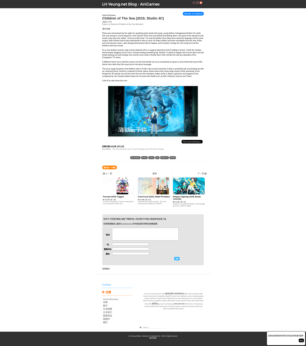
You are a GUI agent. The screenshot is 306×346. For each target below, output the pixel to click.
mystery (147, 298)
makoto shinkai (149, 306)
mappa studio (166, 301)
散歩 (105, 305)
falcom (201, 301)
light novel (187, 294)
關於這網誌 (153, 338)
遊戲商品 (107, 315)
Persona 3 (173, 296)
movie (144, 158)
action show (198, 306)
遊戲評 (106, 319)
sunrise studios (181, 301)
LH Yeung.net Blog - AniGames (131, 4)
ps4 (179, 296)
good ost (153, 298)
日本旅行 (107, 312)
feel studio (195, 301)
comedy (183, 306)
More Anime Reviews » (192, 142)
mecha (177, 306)
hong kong (198, 304)
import (173, 301)
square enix (160, 294)
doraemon (185, 298)
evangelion (157, 301)
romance (150, 301)
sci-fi (157, 306)
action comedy (193, 296)
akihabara (183, 296)
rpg (155, 294)
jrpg (173, 304)
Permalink (106, 149)
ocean (151, 158)
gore (197, 294)
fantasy (188, 301)
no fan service (149, 294)
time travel (167, 309)
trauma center (162, 298)
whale (172, 158)
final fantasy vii (190, 304)
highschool (170, 298)
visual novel (190, 306)
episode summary (174, 293)
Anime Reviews (110, 299)
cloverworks (153, 296)
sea (157, 158)
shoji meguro (179, 309)
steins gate (163, 306)
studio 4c (164, 158)
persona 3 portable (164, 304)
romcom (195, 298)
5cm (190, 298)
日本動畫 (107, 309)
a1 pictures (171, 306)
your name (178, 298)
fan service (179, 303)
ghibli (173, 309)
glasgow (201, 296)
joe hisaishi (135, 158)
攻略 (105, 302)
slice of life (148, 304)
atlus (155, 303)
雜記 (105, 322)
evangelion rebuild (164, 296)
